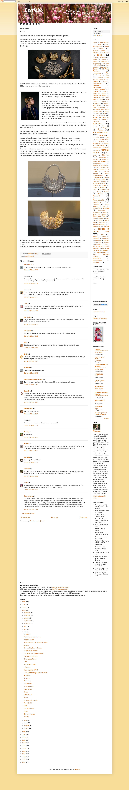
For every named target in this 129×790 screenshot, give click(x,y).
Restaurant (96, 198)
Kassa (26, 692)
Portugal (102, 187)
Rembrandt (96, 196)
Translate (99, 35)
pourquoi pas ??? (101, 413)
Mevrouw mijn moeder (30, 700)
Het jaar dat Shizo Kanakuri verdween (35, 642)
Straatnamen (96, 212)
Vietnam (106, 240)
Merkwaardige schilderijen (101, 147)
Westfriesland (97, 258)
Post (94, 189)
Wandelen (98, 244)
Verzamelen (105, 238)
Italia (104, 113)
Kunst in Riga (98, 388)
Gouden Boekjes (99, 89)
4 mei (25, 705)
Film (107, 73)
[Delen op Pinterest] (50, 254)
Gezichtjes (97, 87)
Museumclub (102, 157)
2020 (24, 737)
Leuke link (102, 135)
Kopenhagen (96, 128)
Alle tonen (106, 418)
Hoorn (101, 99)
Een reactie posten (28, 513)
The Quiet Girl (28, 703)
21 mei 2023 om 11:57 (31, 384)
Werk (94, 254)
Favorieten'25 (97, 73)
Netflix (96, 167)
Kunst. (100, 130)
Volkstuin (98, 242)
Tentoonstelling (98, 224)
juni (25, 629)
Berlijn (107, 46)
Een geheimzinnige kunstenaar (33, 653)
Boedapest (105, 52)
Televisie (102, 222)
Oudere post (83, 517)
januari (26, 728)
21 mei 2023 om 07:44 (31, 297)
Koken (103, 126)
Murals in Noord (29, 640)
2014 (24, 754)
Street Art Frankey (99, 214)
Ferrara (26, 443)
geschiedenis (97, 83)
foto (107, 75)
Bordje (95, 57)
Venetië (104, 236)
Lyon (107, 137)
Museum (105, 155)
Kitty (25, 342)
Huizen (104, 101)
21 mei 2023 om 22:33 (31, 462)
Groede (95, 91)
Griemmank (98, 406)
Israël (97, 113)
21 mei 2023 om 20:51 (31, 437)
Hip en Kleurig (99, 380)
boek (99, 55)
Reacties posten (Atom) (37, 521)
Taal (107, 218)
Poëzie (104, 185)
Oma (96, 408)
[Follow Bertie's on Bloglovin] (100, 305)
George (104, 81)
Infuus (25, 711)
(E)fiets (95, 42)
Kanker (104, 119)
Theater (106, 226)
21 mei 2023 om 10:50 (31, 373)
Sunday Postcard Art (98, 218)
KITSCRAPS (99, 374)
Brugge (95, 59)
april (25, 720)
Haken (104, 91)
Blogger (77, 769)
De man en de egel (100, 414)
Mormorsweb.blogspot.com (33, 379)
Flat (100, 75)
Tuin (102, 234)
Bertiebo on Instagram (100, 318)
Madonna (101, 141)
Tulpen (95, 236)
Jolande (26, 391)
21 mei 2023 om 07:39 (31, 283)
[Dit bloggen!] (45, 254)
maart (26, 723)
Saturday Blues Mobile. (101, 395)
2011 (24, 762)
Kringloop (106, 128)
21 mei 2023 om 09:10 (31, 324)
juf (94, 115)
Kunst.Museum (29, 256)
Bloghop (95, 52)
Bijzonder (100, 48)
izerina (26, 290)
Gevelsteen (96, 85)
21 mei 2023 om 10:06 (31, 347)
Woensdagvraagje (97, 260)
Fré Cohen (27, 667)
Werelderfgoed (101, 252)
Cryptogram (96, 63)
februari (26, 725)
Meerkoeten (96, 143)
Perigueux (98, 360)
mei (25, 632)
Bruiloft (104, 59)
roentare (27, 367)
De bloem (27, 678)
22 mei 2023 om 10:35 (31, 490)
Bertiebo (27, 457)
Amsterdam (104, 42)
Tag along (99, 220)
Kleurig (95, 126)
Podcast (95, 185)
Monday (26, 717)
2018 (24, 743)
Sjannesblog (99, 386)
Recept (106, 192)
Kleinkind (97, 123)
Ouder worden (97, 177)
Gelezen (95, 81)
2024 (24, 607)
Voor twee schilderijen (30, 656)
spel (104, 206)
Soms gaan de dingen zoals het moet (35, 673)
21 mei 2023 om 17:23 (31, 425)
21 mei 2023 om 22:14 (31, 451)
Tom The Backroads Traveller (101, 393)
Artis (99, 44)
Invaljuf (107, 111)
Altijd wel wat (28, 694)
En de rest (98, 382)
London (96, 137)
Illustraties (96, 103)
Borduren (103, 57)
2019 (24, 740)
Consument (104, 61)
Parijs (107, 177)
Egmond (95, 69)
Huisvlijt (97, 349)
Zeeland (96, 262)
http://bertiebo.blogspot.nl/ (60, 589)
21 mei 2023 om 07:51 (31, 311)
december (27, 612)
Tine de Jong (28, 496)
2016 (24, 748)
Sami (25, 482)
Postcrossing (104, 189)
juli (25, 626)
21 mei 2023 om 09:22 (31, 336)
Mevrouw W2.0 (100, 400)
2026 (24, 602)
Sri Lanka (106, 208)
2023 (24, 610)
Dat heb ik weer (28, 686)
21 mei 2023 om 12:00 (31, 402)
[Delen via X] (46, 254)
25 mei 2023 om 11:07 (31, 509)
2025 (24, 604)
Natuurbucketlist (97, 163)
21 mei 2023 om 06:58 (31, 270)
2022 (24, 732)
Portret (95, 187)
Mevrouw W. (28, 264)
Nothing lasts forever (30, 659)
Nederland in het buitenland (101, 165)
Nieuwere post (25, 517)
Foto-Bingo (100, 77)
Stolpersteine (101, 210)
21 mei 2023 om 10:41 (31, 361)
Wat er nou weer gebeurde (32, 637)
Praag (99, 192)
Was (106, 244)
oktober (26, 618)
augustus (27, 623)
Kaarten (102, 115)
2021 (24, 734)
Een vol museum (29, 708)
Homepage (54, 517)
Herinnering (96, 97)
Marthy (26, 432)
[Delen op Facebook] (48, 254)
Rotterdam (96, 204)
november (27, 615)
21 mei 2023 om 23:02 (31, 476)
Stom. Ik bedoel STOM (31, 670)
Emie (25, 354)
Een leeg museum (29, 714)
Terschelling (96, 226)
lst (95, 402)
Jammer (26, 645)
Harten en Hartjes (99, 93)
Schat (25, 661)
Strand (104, 212)
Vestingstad (98, 240)
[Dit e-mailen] (43, 254)
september (27, 621)
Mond (96, 150)
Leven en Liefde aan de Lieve (101, 365)
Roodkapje (97, 202)
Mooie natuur (28, 689)
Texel (96, 375)
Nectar (26, 697)
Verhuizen (96, 238)
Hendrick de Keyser (99, 95)
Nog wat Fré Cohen (30, 664)
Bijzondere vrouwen (99, 50)
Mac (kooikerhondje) (102, 139)
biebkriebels (28, 408)
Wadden (106, 242)
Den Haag (106, 63)
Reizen (100, 194)
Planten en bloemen (99, 183)
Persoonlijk (100, 179)
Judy (25, 303)
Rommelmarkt (98, 200)
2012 (24, 759)
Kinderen (96, 121)
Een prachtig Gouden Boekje (33, 648)
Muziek (95, 159)
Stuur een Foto (99, 216)
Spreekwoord (96, 208)
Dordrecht (98, 65)
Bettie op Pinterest (98, 312)
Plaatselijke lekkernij (99, 181)
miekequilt (27, 331)
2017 (24, 745)
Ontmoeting (27, 681)
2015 (24, 751)
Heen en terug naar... (99, 357)
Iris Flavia (27, 317)
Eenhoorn (104, 67)
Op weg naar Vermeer (30, 650)
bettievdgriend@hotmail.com (60, 587)
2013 (24, 756)
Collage (95, 61)
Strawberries (28, 684)
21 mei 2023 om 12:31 (31, 414)
